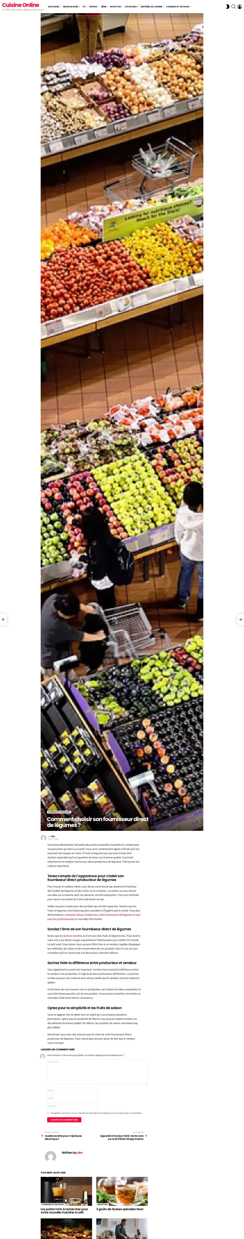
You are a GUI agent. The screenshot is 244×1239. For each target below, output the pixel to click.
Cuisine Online (20, 5)
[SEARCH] (233, 6)
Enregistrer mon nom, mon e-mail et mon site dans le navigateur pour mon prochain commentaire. (96, 1113)
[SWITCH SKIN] (228, 6)
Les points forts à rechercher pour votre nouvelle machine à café (64, 1211)
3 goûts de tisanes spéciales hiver (119, 1209)
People (93, 6)
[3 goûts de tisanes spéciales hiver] (122, 1191)
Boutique (53, 6)
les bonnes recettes (71, 935)
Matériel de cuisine (151, 6)
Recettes (115, 6)
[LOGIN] (239, 6)
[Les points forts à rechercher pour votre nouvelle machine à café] (66, 1191)
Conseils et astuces (177, 6)
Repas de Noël (70, 6)
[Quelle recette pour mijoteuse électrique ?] (3, 619)
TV (83, 6)
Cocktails (131, 6)
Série (103, 6)
